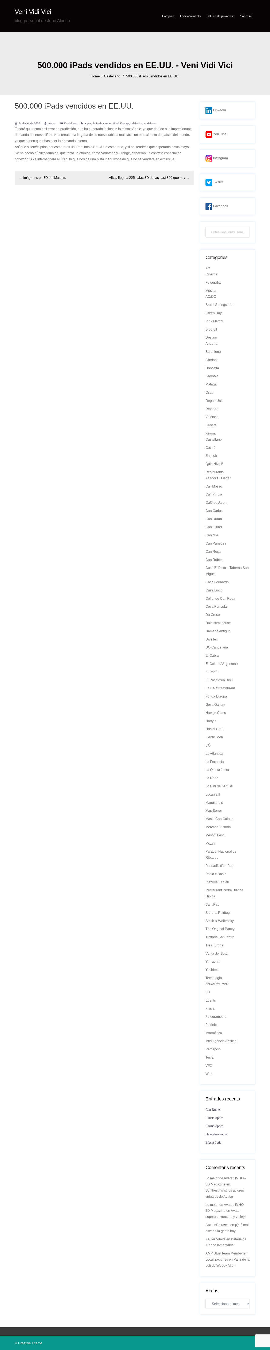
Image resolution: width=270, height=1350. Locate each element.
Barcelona (213, 351)
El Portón (212, 672)
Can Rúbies (214, 560)
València (212, 417)
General (211, 425)
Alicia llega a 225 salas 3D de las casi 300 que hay (147, 177)
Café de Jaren (216, 502)
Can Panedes (215, 543)
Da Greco (212, 615)
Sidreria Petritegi (218, 912)
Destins (211, 337)
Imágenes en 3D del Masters (44, 177)
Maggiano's (214, 802)
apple (87, 123)
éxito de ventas (102, 123)
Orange (124, 123)
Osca (209, 392)
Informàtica (213, 1033)
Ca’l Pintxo (213, 494)
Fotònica (212, 1025)
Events (210, 1000)
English (211, 455)
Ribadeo (211, 409)
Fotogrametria (215, 1016)
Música (210, 290)
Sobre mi (246, 16)
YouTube (219, 134)
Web (208, 1074)
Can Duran (213, 519)
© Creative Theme (28, 1343)
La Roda (211, 778)
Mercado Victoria (218, 827)
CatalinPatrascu (217, 1225)
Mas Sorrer (213, 810)
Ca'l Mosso (213, 486)
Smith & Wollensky (219, 921)
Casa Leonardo (217, 582)
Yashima (212, 969)
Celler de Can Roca (220, 598)
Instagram (220, 158)
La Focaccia (214, 762)
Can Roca (213, 551)
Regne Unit (214, 401)
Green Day (213, 313)
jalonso (52, 123)
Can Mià (211, 535)
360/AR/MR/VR (217, 984)
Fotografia (213, 282)
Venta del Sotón (217, 953)
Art (207, 268)
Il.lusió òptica (214, 1118)
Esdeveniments (190, 16)
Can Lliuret (213, 527)
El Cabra (212, 655)
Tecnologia (213, 978)
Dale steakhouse (218, 623)
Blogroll (211, 329)
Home (95, 76)
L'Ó (208, 745)
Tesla (209, 1057)
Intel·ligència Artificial (221, 1041)
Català (210, 447)
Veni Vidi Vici (33, 11)
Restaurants (214, 472)
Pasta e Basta (215, 874)
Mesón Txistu (215, 835)
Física (210, 1008)
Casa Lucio (214, 590)
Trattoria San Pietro (219, 937)
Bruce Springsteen (219, 305)
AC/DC (210, 296)
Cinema (211, 274)
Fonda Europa (216, 696)
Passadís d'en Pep (219, 866)
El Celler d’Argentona (221, 664)
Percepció (213, 1049)
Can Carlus (214, 511)
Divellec (211, 639)
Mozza (210, 843)
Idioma (210, 433)
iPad (116, 123)
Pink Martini (214, 321)
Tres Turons (214, 945)
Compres (168, 16)
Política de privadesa (220, 16)
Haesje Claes (215, 713)
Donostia (212, 368)
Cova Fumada (216, 606)
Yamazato (212, 961)
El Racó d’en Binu (219, 680)
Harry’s (210, 721)
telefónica (137, 123)
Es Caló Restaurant (220, 688)
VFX (208, 1065)
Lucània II (212, 794)
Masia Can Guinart (219, 819)
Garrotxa (211, 376)
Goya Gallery (215, 704)
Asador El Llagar (218, 478)
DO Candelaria (216, 647)
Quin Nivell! (214, 464)
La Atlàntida (214, 753)
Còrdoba (212, 360)
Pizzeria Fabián (217, 882)
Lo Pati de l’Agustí (219, 786)
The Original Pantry (220, 929)
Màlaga (211, 384)
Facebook (220, 206)
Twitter (217, 182)
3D (207, 992)
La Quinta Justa (217, 770)
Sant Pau (212, 904)
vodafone (149, 123)
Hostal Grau (214, 729)
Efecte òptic (213, 1142)
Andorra (211, 343)
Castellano (112, 76)
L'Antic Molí (214, 737)
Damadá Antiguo (218, 631)
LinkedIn (219, 110)
